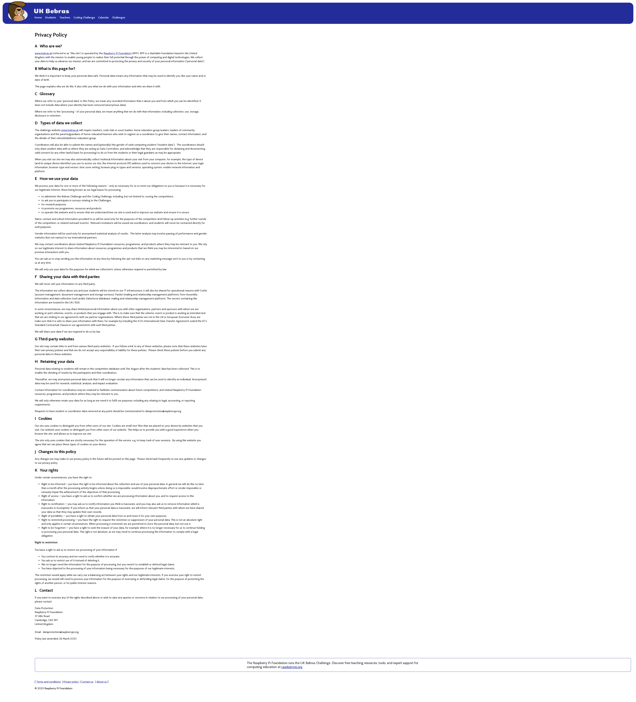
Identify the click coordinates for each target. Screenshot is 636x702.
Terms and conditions (48, 681)
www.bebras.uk (43, 53)
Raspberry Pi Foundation (118, 53)
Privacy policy (71, 681)
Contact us (87, 681)
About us (102, 681)
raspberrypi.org (291, 667)
